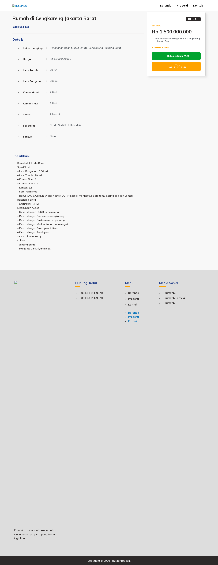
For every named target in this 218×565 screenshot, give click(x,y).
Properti (182, 5)
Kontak (198, 5)
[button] (32, 27)
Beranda (165, 5)
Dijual (193, 19)
